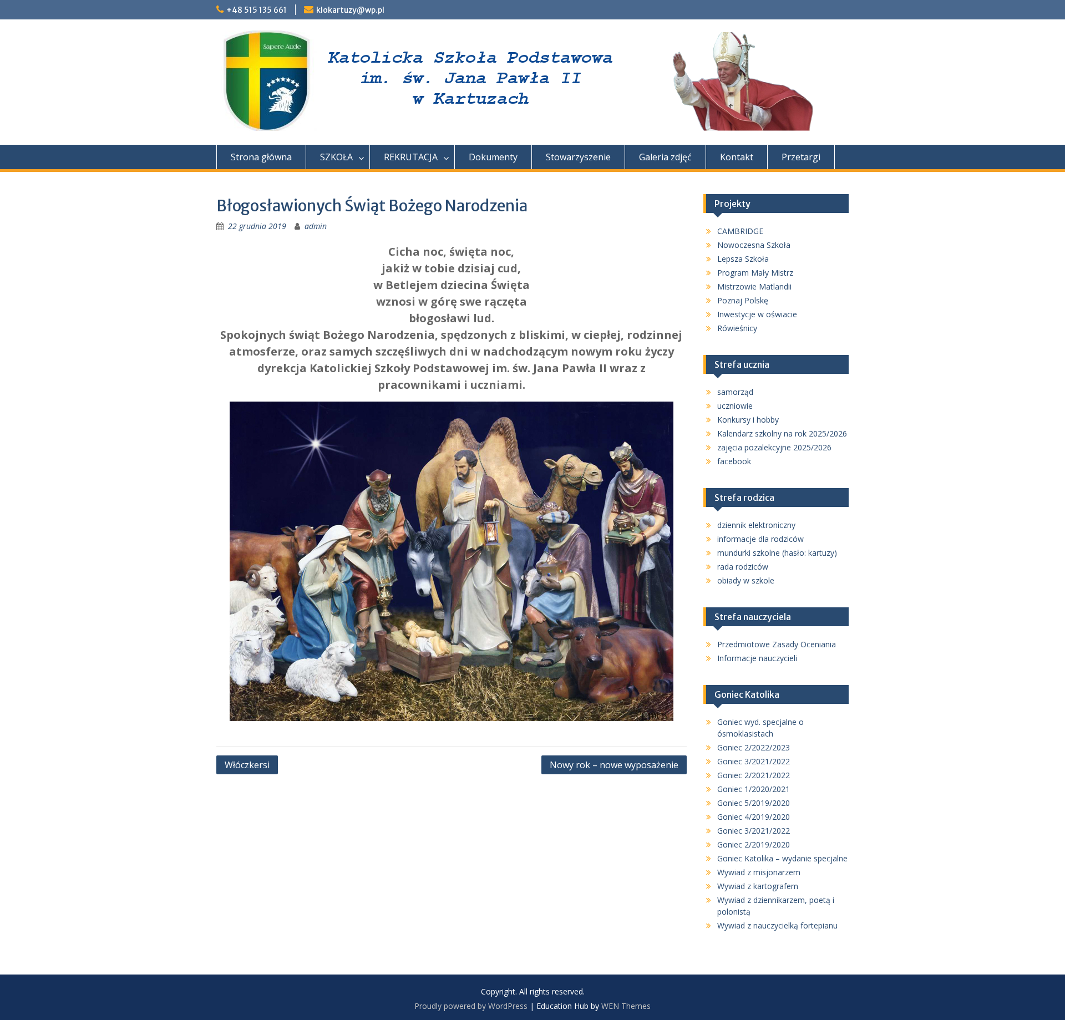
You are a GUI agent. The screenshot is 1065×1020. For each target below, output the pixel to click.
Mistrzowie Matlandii (754, 286)
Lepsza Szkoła (743, 258)
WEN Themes (626, 1006)
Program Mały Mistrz (755, 272)
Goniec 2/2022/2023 (753, 747)
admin (316, 226)
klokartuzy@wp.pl (350, 10)
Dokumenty (493, 157)
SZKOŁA (336, 157)
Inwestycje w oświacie (757, 314)
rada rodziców (742, 566)
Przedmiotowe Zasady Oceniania (776, 644)
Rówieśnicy (737, 328)
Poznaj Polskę (742, 300)
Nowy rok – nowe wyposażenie (614, 765)
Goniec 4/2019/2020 (753, 816)
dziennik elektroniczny (756, 525)
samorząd (735, 392)
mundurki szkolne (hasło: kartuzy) (777, 552)
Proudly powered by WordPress (471, 1006)
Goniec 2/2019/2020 (753, 844)
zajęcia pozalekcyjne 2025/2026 (774, 447)
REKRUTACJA (411, 157)
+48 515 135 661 (256, 10)
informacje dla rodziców (760, 539)
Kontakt (736, 157)
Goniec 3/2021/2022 (753, 761)
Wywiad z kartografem (757, 886)
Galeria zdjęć (665, 157)
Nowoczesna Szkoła (753, 245)
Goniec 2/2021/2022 (753, 775)
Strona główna (261, 157)
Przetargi (801, 157)
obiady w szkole (745, 580)
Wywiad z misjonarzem (758, 872)
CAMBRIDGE (740, 231)
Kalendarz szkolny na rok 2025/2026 (782, 433)
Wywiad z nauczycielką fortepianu (777, 925)
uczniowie (735, 405)
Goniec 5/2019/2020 (753, 803)
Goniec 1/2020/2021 (753, 789)
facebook (734, 461)
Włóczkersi (247, 765)
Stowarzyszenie (578, 157)
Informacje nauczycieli (757, 658)
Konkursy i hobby (748, 419)
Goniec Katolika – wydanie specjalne (782, 858)
